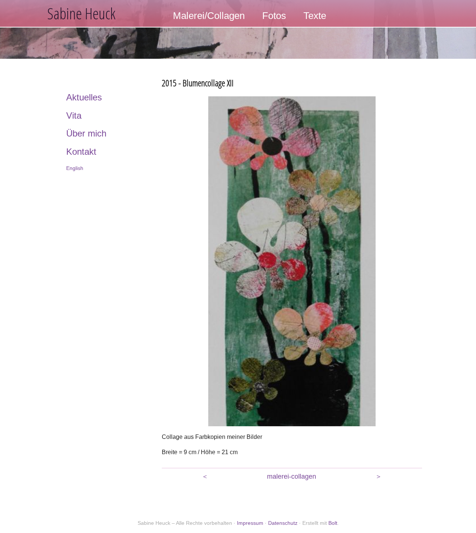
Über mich (86, 133)
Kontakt (81, 152)
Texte (314, 15)
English (74, 168)
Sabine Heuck (81, 13)
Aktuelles (84, 97)
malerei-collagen (291, 476)
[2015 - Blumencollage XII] (292, 261)
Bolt (332, 523)
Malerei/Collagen (209, 15)
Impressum (250, 523)
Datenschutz (283, 523)
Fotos (274, 15)
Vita (73, 115)
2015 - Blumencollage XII (198, 83)
